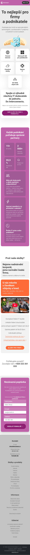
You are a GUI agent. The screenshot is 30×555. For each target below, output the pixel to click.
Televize (15, 470)
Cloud (15, 483)
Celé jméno (8, 401)
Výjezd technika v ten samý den (14, 340)
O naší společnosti (15, 503)
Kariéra (15, 509)
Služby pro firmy (15, 348)
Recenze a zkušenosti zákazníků (15, 507)
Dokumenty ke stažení (15, 513)
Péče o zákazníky (15, 477)
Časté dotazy (15, 533)
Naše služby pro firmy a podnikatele (15, 113)
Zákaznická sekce (15, 498)
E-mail (7, 409)
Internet (15, 468)
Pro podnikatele (15, 479)
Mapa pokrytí (15, 505)
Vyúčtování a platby (15, 526)
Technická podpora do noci (14, 336)
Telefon (7, 417)
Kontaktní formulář (15, 501)
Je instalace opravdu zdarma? (15, 524)
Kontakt (15, 537)
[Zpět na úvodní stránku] (5, 2)
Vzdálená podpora (15, 530)
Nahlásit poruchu (15, 528)
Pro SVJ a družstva (15, 488)
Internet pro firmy (15, 481)
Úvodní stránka (15, 466)
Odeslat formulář (14, 426)
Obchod (15, 475)
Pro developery (15, 486)
